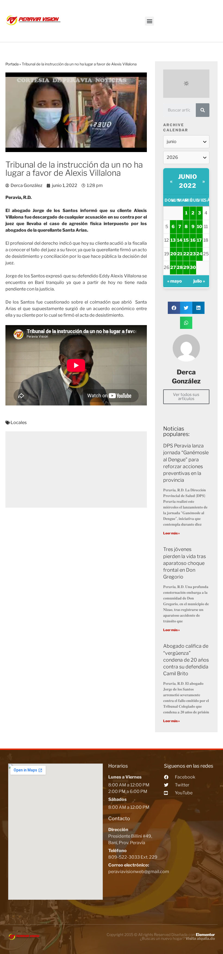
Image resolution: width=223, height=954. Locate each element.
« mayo (174, 281)
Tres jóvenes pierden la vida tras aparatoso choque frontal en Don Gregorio (184, 563)
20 (173, 253)
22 (186, 253)
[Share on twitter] (186, 308)
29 (186, 267)
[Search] (202, 110)
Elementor (205, 934)
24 (199, 253)
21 (179, 253)
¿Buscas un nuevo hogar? (177, 938)
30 (193, 267)
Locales (19, 422)
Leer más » (171, 533)
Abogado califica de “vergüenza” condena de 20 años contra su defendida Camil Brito (186, 659)
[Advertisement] (76, 469)
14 (179, 240)
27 (173, 267)
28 (180, 267)
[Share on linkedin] (198, 308)
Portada (11, 64)
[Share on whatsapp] (186, 323)
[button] (149, 21)
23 (193, 253)
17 (199, 240)
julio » (199, 281)
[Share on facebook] (174, 308)
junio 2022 (187, 181)
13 (173, 240)
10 (199, 226)
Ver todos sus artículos (186, 396)
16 (193, 240)
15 (186, 240)
